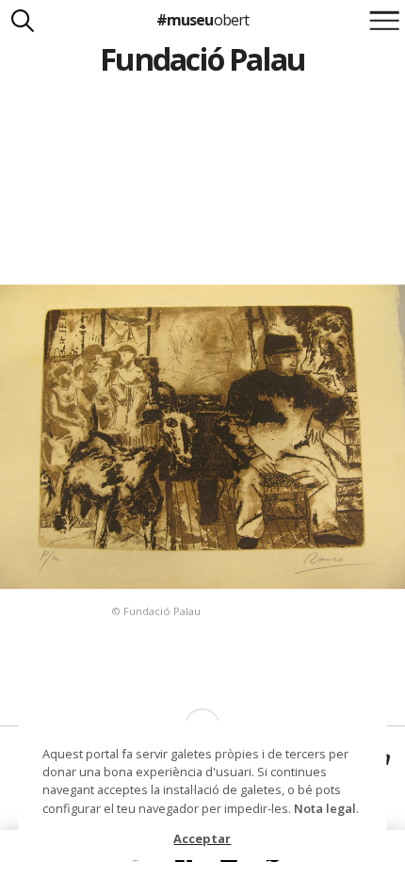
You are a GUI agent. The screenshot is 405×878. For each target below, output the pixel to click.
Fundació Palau (203, 59)
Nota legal (325, 808)
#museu (202, 19)
